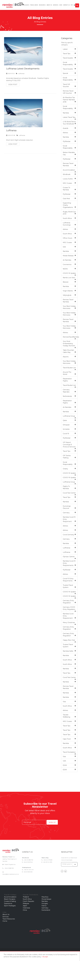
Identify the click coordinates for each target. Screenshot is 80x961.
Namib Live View (69, 278)
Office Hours (67, 238)
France (44, 906)
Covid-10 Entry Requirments (68, 580)
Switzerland (46, 910)
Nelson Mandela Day (69, 153)
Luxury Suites (68, 179)
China (25, 910)
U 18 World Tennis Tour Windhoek (69, 123)
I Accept (45, 957)
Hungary (45, 903)
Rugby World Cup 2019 (69, 213)
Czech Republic (28, 901)
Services (55, 5)
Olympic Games (68, 557)
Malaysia (26, 903)
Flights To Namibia (66, 487)
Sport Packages (10, 906)
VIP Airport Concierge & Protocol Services (69, 444)
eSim (60, 5)
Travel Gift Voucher (66, 85)
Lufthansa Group (69, 416)
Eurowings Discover (67, 507)
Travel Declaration (69, 752)
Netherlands (67, 396)
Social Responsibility (68, 63)
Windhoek (66, 174)
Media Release (68, 256)
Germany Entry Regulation (68, 602)
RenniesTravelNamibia (70, 337)
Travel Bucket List (69, 368)
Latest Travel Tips (69, 117)
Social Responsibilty (67, 147)
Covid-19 (66, 434)
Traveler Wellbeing (66, 716)
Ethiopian (66, 425)
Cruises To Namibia (66, 189)
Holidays (26, 5)
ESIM (65, 765)
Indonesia (26, 908)
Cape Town (67, 739)
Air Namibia (67, 260)
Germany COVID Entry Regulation (69, 608)
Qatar (65, 420)
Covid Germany (68, 535)
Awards (65, 128)
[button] (74, 3)
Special (65, 73)
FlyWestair (66, 141)
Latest (65, 49)
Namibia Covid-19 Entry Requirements (69, 563)
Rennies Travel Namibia (68, 164)
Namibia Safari (68, 651)
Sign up (52, 822)
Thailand (26, 897)
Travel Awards (68, 58)
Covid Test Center (69, 493)
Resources (42, 5)
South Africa (67, 218)
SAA (64, 247)
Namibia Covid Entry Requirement (68, 616)
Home (4, 921)
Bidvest (65, 282)
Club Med (66, 198)
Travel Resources (8, 919)
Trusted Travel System (68, 586)
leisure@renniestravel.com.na (10, 874)
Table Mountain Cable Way (68, 351)
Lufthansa (11, 130)
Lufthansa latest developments (22, 68)
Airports (65, 357)
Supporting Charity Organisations (68, 205)
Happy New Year (69, 640)
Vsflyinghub (67, 295)
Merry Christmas (69, 622)
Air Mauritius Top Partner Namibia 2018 (69, 100)
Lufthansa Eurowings (67, 224)
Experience (8, 903)
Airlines (65, 133)
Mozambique (46, 899)
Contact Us (66, 5)
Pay (72, 5)
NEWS (65, 269)
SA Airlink (66, 429)
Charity (65, 469)
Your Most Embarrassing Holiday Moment (69, 343)
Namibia (66, 113)
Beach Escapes (9, 899)
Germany (66, 513)
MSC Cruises (67, 183)
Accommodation (69, 170)
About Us (49, 5)
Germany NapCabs (66, 391)
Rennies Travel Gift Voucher (68, 92)
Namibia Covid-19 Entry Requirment (69, 519)
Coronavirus (67, 264)
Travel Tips (66, 53)
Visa (64, 702)
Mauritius (45, 897)
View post (12, 84)
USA (64, 761)
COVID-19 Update (69, 273)
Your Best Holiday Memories (69, 307)
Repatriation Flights (67, 380)
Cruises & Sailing (10, 901)
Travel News (34, 5)
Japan (25, 906)
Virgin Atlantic (68, 291)
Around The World (67, 373)
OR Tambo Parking (67, 457)
